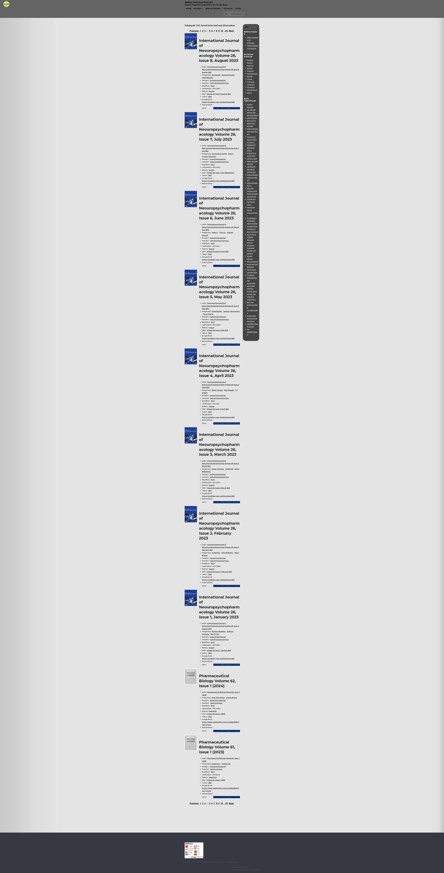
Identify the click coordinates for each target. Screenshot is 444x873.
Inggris (211, 91)
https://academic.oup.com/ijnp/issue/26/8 (218, 102)
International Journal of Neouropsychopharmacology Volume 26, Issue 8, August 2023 (219, 50)
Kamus (249, 93)
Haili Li (230, 154)
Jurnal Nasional (252, 74)
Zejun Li (215, 232)
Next (231, 30)
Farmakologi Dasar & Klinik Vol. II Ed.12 (252, 139)
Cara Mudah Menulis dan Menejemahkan (252, 112)
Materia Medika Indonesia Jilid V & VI (252, 131)
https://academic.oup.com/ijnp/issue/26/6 (218, 260)
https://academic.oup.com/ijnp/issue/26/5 (218, 338)
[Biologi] (250, 68)
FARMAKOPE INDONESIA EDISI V (251, 148)
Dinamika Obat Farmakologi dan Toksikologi (252, 229)
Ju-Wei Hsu (216, 553)
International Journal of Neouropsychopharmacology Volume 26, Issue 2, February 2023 (220, 547)
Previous (194, 30)
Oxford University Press (219, 83)
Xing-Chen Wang (218, 698)
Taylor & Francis (216, 703)
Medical (249, 76)
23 (226, 30)
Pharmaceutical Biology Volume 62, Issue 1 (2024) (217, 681)
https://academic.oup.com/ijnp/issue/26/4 (218, 417)
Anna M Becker (227, 553)
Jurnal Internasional (218, 80)
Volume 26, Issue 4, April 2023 (218, 409)
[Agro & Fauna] (252, 90)
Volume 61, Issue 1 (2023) (216, 780)
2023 (209, 97)
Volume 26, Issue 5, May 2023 (217, 330)
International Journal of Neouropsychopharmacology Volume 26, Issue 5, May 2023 (219, 287)
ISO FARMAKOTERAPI (252, 332)
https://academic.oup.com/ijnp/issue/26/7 (218, 181)
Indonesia (213, 711)
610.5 (213, 86)
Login (238, 9)
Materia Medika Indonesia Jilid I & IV (252, 177)
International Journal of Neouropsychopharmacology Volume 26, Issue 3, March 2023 (219, 444)
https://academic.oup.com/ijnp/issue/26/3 (218, 496)
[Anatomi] (250, 71)
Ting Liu (222, 232)
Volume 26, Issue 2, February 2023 (219, 572)
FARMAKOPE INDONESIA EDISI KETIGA (251, 169)
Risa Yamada (229, 390)
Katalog (228, 9)
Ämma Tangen (217, 390)
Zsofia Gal (229, 469)
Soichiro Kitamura (209, 156)
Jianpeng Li (216, 764)
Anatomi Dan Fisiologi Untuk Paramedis (252, 318)
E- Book (249, 79)
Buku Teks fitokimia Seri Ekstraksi (251, 123)
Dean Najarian (207, 78)
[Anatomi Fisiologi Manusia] (250, 63)
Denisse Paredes (228, 75)
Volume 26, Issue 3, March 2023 (218, 488)
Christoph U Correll (219, 154)
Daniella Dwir (217, 311)
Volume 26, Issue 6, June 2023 (217, 251)
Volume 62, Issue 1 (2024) (216, 714)
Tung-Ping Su (208, 314)
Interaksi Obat (252, 159)
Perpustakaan (212, 9)
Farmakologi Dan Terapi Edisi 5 (251, 202)
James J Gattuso (218, 469)
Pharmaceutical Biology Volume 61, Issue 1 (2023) (217, 747)
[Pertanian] (251, 87)
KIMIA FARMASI (252, 118)
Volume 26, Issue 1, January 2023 (219, 650)
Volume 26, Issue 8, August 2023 (219, 94)
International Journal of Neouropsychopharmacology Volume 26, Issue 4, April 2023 (219, 366)
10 (222, 30)
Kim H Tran (215, 634)
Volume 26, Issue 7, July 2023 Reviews (220, 173)
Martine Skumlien (218, 631)
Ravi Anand (216, 75)
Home (188, 9)
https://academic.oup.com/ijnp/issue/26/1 (218, 659)
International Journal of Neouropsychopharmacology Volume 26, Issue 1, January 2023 (219, 607)
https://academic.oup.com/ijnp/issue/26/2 (218, 580)
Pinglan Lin (226, 764)
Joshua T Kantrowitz (231, 311)
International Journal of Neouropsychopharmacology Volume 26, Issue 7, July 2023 (219, 129)
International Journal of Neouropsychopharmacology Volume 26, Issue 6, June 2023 (219, 208)
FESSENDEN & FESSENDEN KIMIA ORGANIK (252, 221)
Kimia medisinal (252, 262)
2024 (209, 717)
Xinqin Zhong (231, 698)
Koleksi (197, 9)
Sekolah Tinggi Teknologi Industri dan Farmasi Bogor (207, 862)
